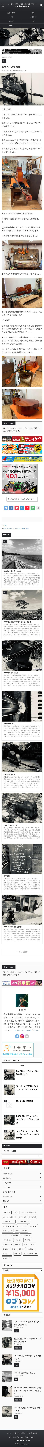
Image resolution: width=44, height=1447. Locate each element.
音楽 (33, 13)
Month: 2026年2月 (24, 1101)
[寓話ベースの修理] (22, 508)
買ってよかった (30, 1253)
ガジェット (7, 1231)
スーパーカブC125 (10, 1235)
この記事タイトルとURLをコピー (23, 499)
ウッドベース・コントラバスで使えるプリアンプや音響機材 (27, 1134)
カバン (33, 1226)
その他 (11, 21)
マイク (18, 1240)
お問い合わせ (33, 1433)
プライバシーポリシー (20, 1433)
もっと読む (23, 952)
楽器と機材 (11, 13)
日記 (33, 21)
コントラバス (17, 528)
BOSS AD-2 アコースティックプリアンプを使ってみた (27, 1119)
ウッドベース (8, 528)
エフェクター (23, 1221)
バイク (11, 17)
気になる (7, 1253)
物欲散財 (33, 17)
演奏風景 (7, 876)
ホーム (11, 25)
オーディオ (22, 1226)
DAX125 (6, 1212)
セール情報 (26, 1235)
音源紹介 (7, 1258)
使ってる (7, 1244)
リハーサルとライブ (10, 825)
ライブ (28, 1240)
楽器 (27, 528)
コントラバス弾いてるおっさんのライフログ (22, 1437)
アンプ (32, 1217)
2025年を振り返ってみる (12, 571)
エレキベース (8, 1226)
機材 (31, 1249)
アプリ (22, 1217)
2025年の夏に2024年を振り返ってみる (17, 622)
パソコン (7, 1240)
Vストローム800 (9, 1217)
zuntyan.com (22, 6)
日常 (5, 1249)
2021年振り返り (9, 774)
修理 (23, 528)
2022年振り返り (9, 723)
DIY (16, 1212)
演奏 (17, 1253)
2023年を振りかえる (11, 673)
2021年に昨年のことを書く (13, 927)
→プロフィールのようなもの (26, 1030)
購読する (8, 1145)
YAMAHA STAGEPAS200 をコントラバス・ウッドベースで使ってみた (28, 1391)
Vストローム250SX (29, 1212)
